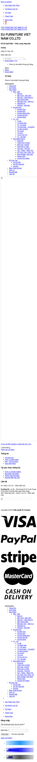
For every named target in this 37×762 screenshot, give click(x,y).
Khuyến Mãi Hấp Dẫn (12, 478)
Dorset (15, 166)
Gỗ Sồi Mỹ (17, 162)
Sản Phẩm (12, 90)
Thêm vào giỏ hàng (7, 450)
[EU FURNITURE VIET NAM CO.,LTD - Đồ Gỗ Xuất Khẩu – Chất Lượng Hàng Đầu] (14, 28)
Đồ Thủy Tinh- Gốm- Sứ (25, 153)
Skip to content (6, 2)
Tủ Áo (19, 121)
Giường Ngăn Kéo (23, 113)
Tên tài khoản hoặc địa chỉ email (13, 724)
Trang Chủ (12, 86)
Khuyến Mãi (13, 172)
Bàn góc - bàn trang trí (25, 98)
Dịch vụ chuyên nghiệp (13, 472)
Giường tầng (21, 117)
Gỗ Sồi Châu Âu (18, 164)
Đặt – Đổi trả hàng (11, 462)
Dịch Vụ (12, 170)
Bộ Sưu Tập (13, 160)
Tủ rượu (20, 133)
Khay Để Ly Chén (23, 147)
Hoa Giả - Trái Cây (23, 149)
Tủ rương (20, 131)
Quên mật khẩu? (6, 738)
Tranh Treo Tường (23, 143)
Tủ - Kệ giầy (21, 137)
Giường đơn (21, 109)
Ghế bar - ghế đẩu (23, 105)
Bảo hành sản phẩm (12, 474)
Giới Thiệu (12, 88)
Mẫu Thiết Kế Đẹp (15, 168)
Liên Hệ (11, 174)
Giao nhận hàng (10, 464)
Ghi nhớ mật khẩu (17, 734)
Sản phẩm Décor (19, 139)
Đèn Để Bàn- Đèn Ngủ (25, 154)
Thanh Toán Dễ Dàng (12, 476)
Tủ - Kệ (15, 119)
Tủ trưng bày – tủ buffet (25, 127)
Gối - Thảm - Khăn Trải (25, 151)
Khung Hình (21, 156)
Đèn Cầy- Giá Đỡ (23, 145)
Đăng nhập (9, 20)
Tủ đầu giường (22, 129)
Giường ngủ (17, 107)
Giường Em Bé (22, 115)
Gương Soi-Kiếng (23, 158)
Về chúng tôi (9, 458)
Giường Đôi (21, 111)
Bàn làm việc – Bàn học (25, 102)
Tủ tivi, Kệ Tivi (22, 135)
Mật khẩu (5, 730)
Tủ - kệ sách (21, 125)
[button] (9, 84)
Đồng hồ (20, 141)
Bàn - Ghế (16, 92)
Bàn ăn (19, 94)
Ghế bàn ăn (21, 103)
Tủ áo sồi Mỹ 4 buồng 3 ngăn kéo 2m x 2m (16, 444)
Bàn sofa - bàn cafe (24, 96)
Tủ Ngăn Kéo (22, 123)
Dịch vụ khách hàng (12, 460)
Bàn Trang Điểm (22, 100)
